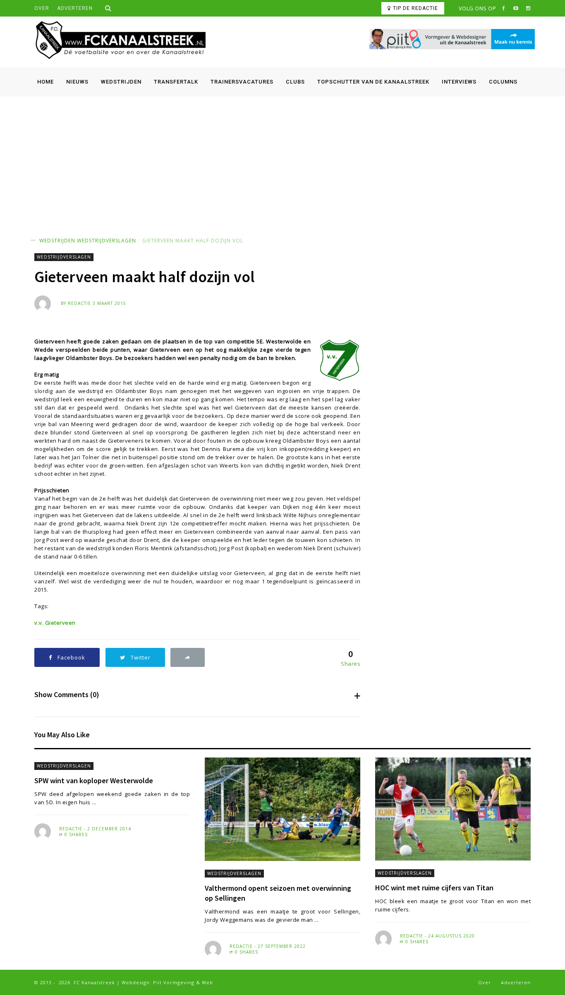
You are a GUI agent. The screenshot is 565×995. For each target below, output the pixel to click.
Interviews (459, 82)
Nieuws (77, 82)
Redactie (79, 303)
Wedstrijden (121, 82)
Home (45, 82)
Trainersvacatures (242, 82)
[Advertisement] (282, 158)
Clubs (295, 82)
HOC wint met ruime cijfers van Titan (434, 887)
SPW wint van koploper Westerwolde (93, 780)
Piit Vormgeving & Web (183, 982)
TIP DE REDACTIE (415, 8)
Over (41, 8)
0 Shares (75, 834)
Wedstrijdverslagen (106, 240)
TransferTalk (176, 82)
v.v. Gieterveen (55, 622)
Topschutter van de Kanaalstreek (373, 82)
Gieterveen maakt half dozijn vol (192, 240)
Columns (503, 82)
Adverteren (75, 8)
